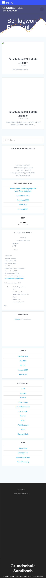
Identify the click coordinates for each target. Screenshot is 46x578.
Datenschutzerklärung (21, 493)
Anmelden (23, 448)
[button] (4, 2)
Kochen (23, 416)
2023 (23, 389)
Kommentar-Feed (23, 457)
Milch (23, 420)
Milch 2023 (23, 205)
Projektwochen (23, 425)
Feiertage (17, 319)
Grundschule (12, 9)
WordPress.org (23, 462)
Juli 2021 (23, 365)
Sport (23, 429)
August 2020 (23, 370)
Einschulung (23, 402)
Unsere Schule (23, 434)
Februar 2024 (23, 356)
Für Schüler (23, 411)
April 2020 (23, 374)
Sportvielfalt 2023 (23, 196)
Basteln (23, 398)
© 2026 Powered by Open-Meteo (14, 278)
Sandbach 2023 (23, 200)
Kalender (21, 225)
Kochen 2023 (23, 209)
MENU (9, 3)
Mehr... (6, 305)
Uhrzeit (23, 222)
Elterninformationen (23, 407)
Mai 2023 (23, 361)
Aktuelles (23, 393)
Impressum (21, 489)
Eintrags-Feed (23, 453)
